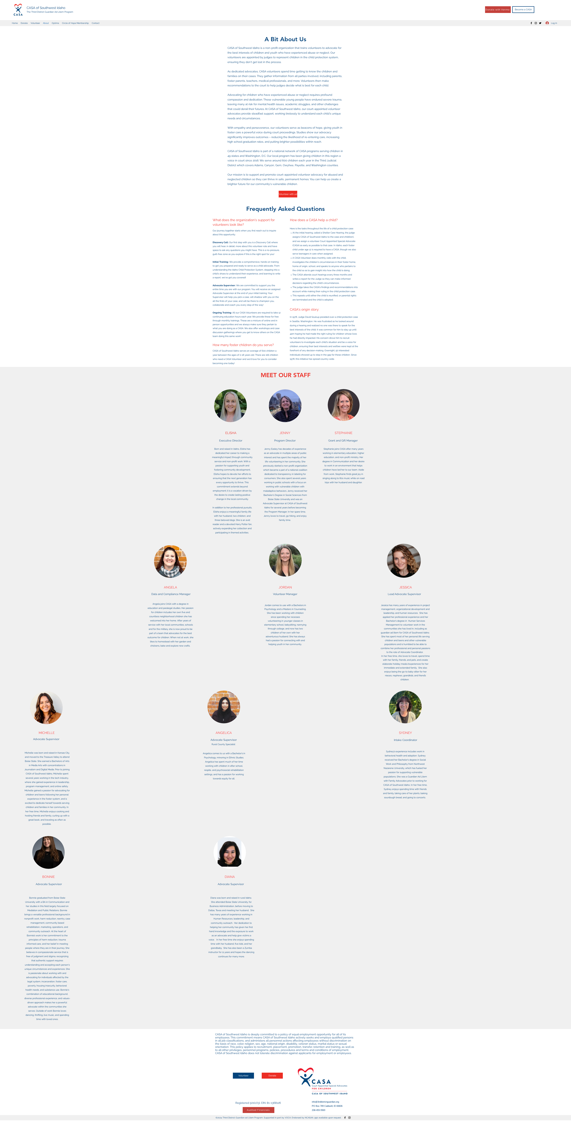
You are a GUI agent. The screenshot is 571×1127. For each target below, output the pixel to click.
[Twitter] (540, 23)
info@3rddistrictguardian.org (325, 1101)
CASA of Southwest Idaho (46, 8)
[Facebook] (531, 23)
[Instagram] (535, 23)
